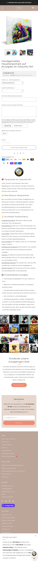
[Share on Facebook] (14, 153)
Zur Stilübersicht (19, 385)
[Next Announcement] (35, 3)
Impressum (5, 477)
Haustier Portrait (7, 523)
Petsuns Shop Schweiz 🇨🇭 (9, 456)
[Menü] (2, 8)
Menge (4, 140)
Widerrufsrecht (6, 474)
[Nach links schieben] (4, 52)
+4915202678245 (7, 488)
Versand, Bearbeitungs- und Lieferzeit (13, 471)
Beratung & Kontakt (8, 453)
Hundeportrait (6, 529)
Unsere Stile (5, 442)
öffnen (4, 133)
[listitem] (19, 3)
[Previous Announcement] (3, 3)
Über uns (4, 447)
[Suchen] (35, 8)
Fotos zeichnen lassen (8, 517)
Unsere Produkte (7, 444)
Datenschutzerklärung (8, 468)
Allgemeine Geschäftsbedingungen (12, 465)
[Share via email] (23, 153)
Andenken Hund (6, 514)
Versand (13, 75)
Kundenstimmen (7, 450)
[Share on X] (17, 153)
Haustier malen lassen (8, 520)
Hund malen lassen (7, 526)
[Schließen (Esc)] (35, 535)
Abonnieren (19, 423)
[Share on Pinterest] (20, 153)
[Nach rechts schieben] (34, 52)
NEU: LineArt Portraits (8, 439)
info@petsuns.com (7, 485)
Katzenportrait (6, 532)
